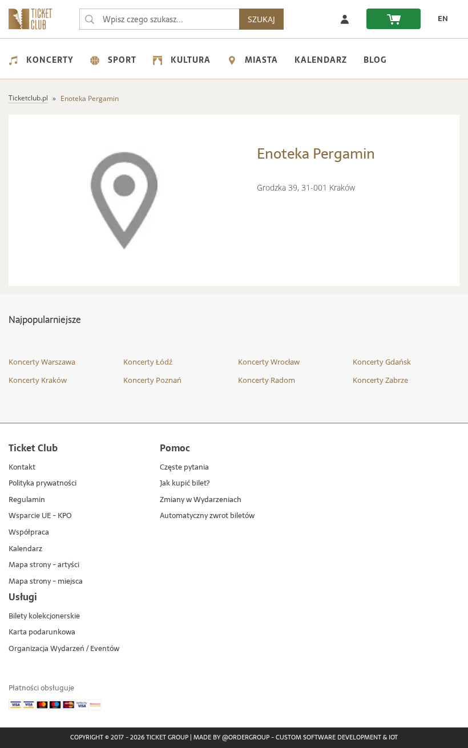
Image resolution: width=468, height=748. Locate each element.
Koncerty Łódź (147, 362)
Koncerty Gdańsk (382, 362)
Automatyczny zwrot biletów (207, 516)
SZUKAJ (261, 19)
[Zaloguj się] (345, 19)
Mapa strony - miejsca (46, 581)
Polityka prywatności (42, 483)
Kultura (191, 60)
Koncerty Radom (266, 380)
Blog (375, 60)
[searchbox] (159, 19)
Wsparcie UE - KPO (40, 516)
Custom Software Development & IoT (337, 737)
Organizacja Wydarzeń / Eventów (64, 649)
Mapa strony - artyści (44, 565)
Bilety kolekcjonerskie (44, 616)
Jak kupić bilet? (184, 483)
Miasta (261, 60)
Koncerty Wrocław (269, 362)
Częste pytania (184, 467)
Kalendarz (320, 60)
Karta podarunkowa (42, 632)
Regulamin (27, 500)
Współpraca (29, 532)
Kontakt (22, 467)
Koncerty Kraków (38, 380)
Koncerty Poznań (152, 380)
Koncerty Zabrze (380, 380)
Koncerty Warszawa (42, 362)
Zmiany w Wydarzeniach (200, 500)
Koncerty (50, 60)
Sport (122, 60)
